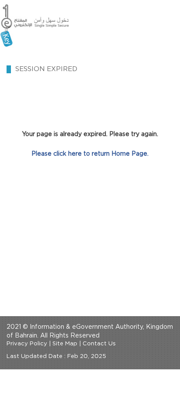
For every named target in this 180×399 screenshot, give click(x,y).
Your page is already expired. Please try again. (90, 134)
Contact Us (99, 344)
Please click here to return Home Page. (90, 154)
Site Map (64, 344)
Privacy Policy (27, 344)
